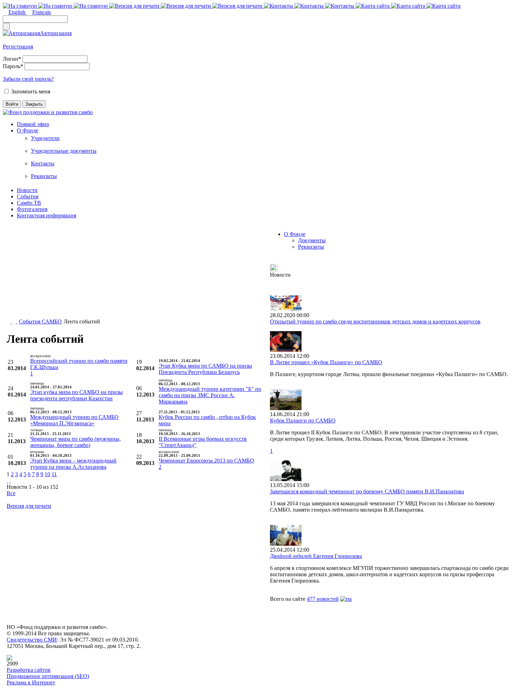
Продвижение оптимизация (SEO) (48, 676)
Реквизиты (44, 176)
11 (54, 474)
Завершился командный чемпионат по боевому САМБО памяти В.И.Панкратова (367, 491)
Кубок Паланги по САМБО (303, 420)
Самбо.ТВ (29, 203)
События (27, 196)
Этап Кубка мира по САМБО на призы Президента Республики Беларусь (205, 369)
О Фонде (27, 130)
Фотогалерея (32, 209)
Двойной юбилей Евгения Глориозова (316, 556)
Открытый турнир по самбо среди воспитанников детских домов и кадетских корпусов (375, 321)
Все (11, 493)
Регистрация (18, 47)
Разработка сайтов (29, 670)
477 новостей (323, 599)
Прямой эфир (33, 124)
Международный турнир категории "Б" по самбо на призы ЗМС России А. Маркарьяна (210, 395)
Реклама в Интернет (31, 682)
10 (47, 474)
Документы (312, 240)
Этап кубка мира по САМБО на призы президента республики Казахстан (76, 395)
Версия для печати (29, 506)
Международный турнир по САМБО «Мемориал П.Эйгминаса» (74, 420)
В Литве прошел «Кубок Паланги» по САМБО (326, 362)
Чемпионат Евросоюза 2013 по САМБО (206, 461)
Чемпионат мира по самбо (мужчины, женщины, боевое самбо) (75, 442)
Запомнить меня (30, 91)
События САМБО (40, 321)
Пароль (13, 66)
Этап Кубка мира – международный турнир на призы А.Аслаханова (73, 464)
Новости (27, 190)
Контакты (42, 163)
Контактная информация (46, 215)
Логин (12, 59)
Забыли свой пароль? (28, 79)
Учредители (45, 138)
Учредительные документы (64, 151)
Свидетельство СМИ (32, 640)
